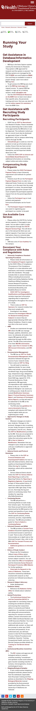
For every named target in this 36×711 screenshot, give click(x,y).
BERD (12, 75)
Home (2, 27)
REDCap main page (18, 86)
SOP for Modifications (18, 432)
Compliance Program (18, 262)
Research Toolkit (22, 27)
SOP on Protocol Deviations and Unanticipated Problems (18, 458)
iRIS (9, 331)
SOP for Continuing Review (20, 513)
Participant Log (20, 198)
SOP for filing (24, 363)
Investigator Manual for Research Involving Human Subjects (19, 316)
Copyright (10, 704)
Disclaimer (4, 704)
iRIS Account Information (17, 348)
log (17, 466)
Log (25, 481)
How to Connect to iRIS (24, 346)
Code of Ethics (18, 554)
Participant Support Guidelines (21, 207)
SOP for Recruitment (24, 122)
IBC (14, 653)
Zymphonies (4, 708)
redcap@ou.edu (21, 92)
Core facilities (24, 242)
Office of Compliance (26, 561)
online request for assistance (21, 103)
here (12, 82)
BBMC (30, 75)
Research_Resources (11, 27)
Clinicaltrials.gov (13, 142)
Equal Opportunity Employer (21, 704)
